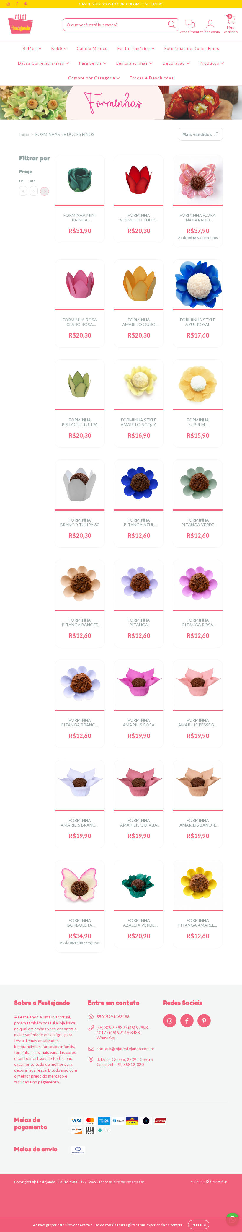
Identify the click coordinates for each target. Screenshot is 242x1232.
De (21, 181)
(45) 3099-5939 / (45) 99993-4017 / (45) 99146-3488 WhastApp (123, 1032)
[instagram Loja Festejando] (8, 3)
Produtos (210, 63)
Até (32, 181)
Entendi (199, 1224)
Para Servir (91, 63)
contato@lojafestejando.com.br (125, 1048)
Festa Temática (134, 48)
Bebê (57, 48)
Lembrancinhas (132, 63)
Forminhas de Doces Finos (191, 48)
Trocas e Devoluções (152, 77)
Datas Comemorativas (42, 63)
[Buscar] (172, 25)
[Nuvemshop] (209, 1182)
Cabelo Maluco (92, 48)
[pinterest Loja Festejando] (26, 3)
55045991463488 (113, 1016)
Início (24, 134)
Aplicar (44, 191)
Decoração (174, 63)
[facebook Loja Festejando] (17, 3)
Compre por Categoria (92, 77)
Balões (30, 48)
